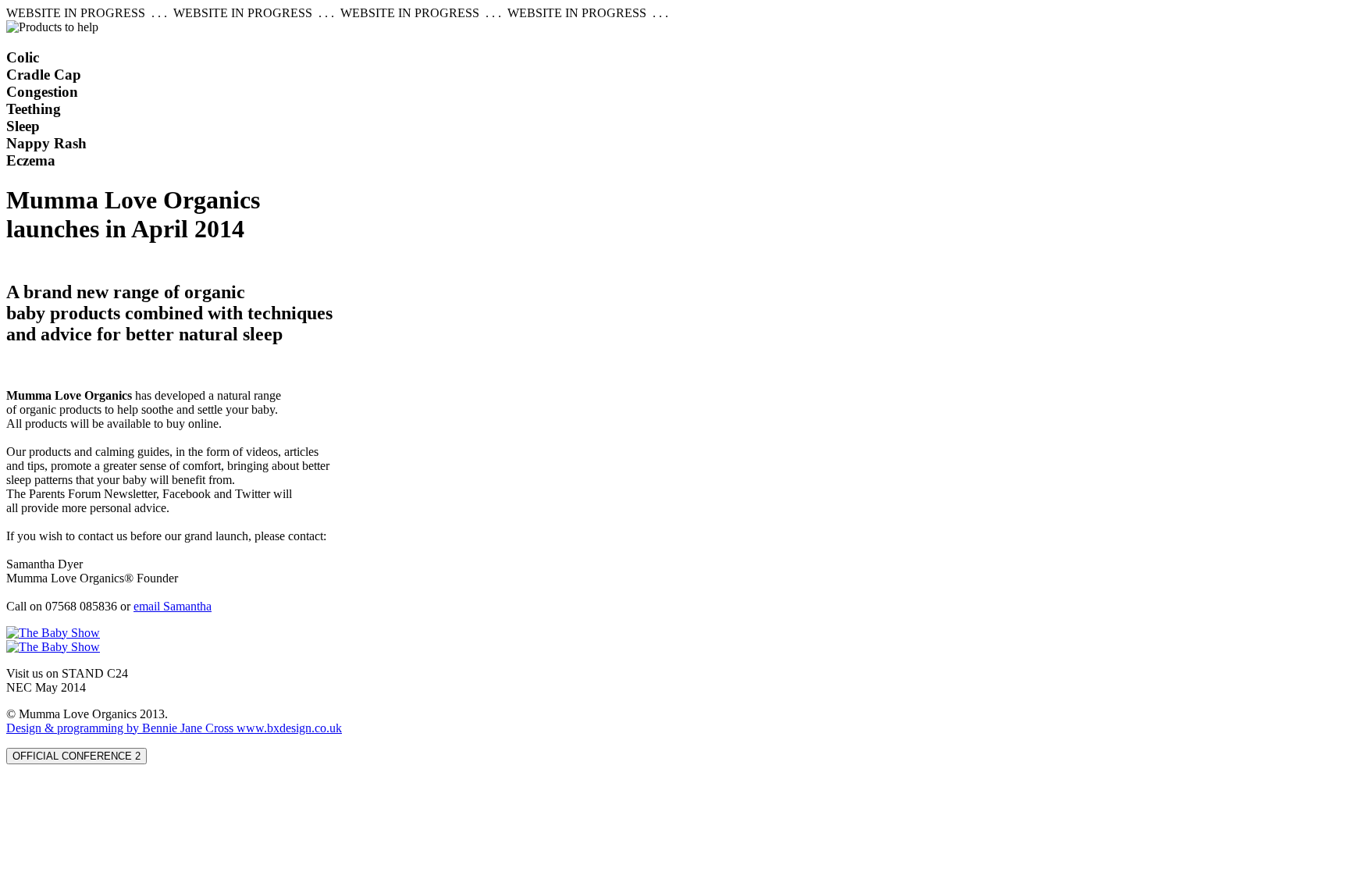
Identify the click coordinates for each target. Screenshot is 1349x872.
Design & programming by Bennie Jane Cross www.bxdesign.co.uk (174, 728)
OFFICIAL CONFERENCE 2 (76, 756)
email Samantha (172, 606)
